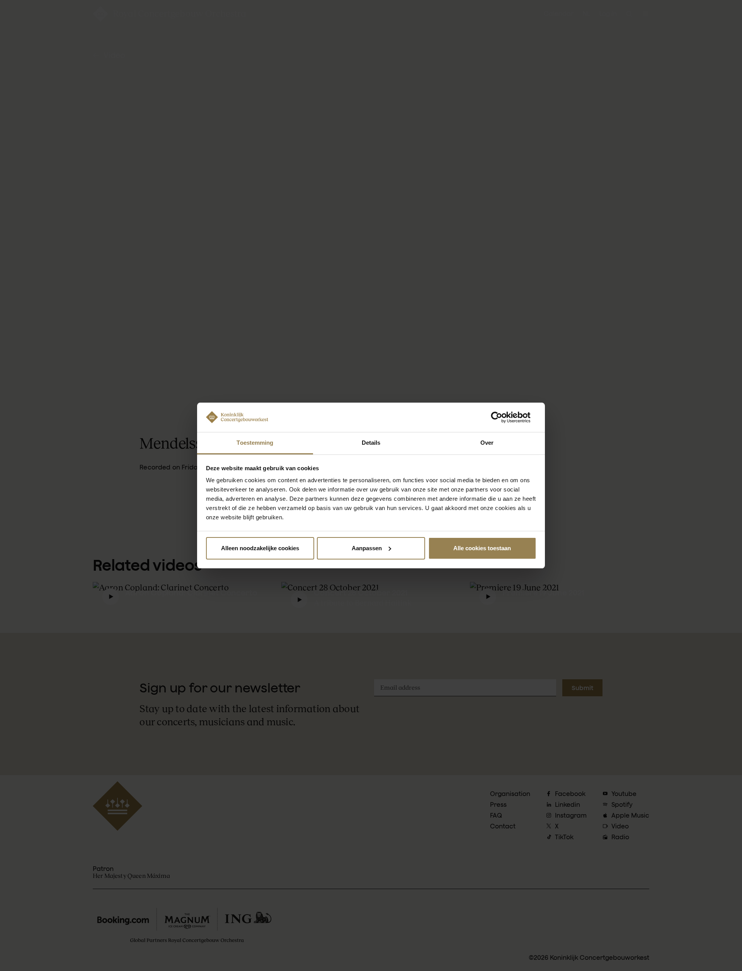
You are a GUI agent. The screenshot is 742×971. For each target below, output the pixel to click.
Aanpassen (367, 548)
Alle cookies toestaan (482, 548)
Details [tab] (371, 442)
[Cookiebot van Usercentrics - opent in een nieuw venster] (502, 417)
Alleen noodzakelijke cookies (260, 548)
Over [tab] (487, 442)
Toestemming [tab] (255, 442)
